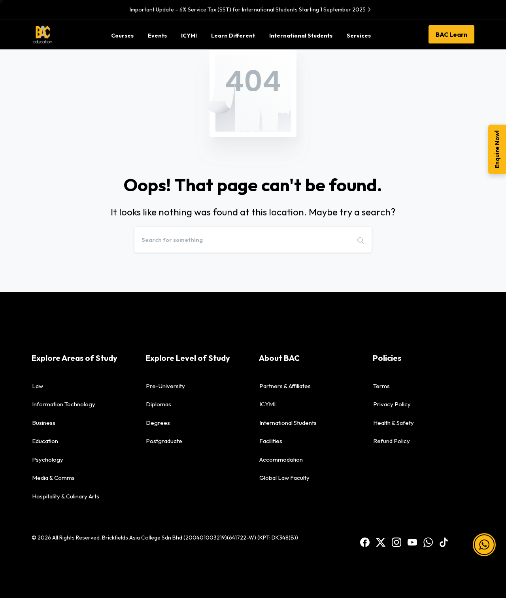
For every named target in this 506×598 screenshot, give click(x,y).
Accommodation (281, 459)
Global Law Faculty (284, 477)
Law (37, 386)
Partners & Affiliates (285, 386)
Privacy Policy (392, 404)
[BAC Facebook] (365, 541)
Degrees (158, 422)
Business (43, 422)
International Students (288, 422)
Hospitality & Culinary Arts (65, 496)
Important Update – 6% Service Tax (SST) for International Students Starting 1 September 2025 (248, 9)
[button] (484, 544)
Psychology (47, 459)
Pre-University (165, 386)
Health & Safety (393, 422)
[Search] (361, 240)
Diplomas (158, 404)
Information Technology (63, 404)
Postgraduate (164, 441)
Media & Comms (53, 477)
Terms (381, 386)
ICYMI (267, 404)
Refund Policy (391, 441)
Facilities (270, 441)
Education (45, 441)
